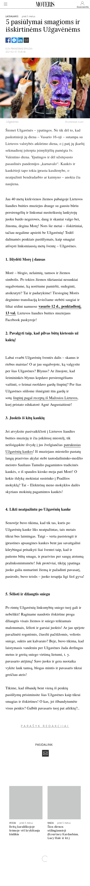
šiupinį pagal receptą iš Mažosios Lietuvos (45, 397)
